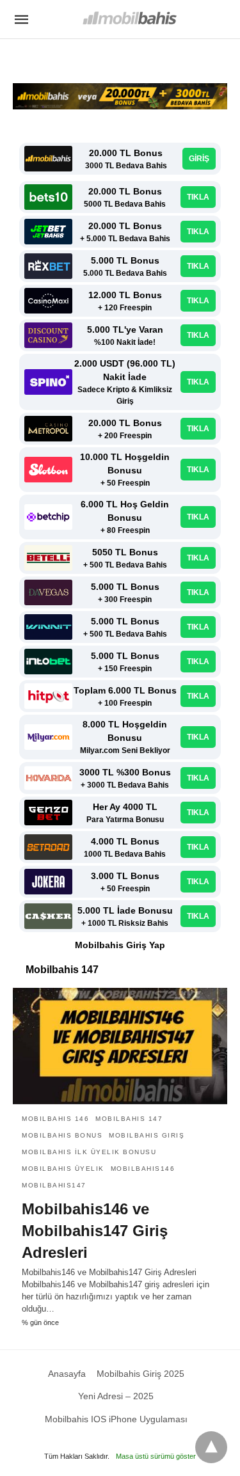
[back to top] (211, 1447)
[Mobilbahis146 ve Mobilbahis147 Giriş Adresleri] (120, 1046)
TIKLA (198, 197)
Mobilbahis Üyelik (63, 1168)
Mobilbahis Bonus (62, 1135)
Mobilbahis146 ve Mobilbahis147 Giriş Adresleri (95, 1230)
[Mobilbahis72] (129, 18)
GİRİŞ (199, 158)
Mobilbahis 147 (129, 1118)
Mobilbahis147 (54, 1185)
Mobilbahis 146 (55, 1118)
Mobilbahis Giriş (146, 1135)
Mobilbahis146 (143, 1168)
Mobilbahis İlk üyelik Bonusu (89, 1151)
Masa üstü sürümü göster (156, 1456)
